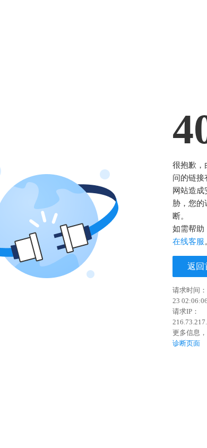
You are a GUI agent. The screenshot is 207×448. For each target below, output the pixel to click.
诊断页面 (186, 343)
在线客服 (188, 241)
